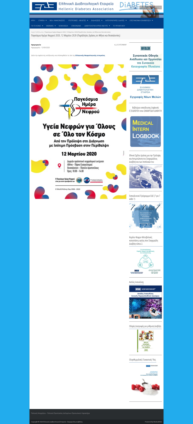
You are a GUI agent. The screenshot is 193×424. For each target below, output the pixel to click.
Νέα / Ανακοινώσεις (57, 20)
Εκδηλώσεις (95, 20)
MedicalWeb (157, 422)
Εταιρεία (41, 20)
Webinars (49, 26)
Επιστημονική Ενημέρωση (140, 20)
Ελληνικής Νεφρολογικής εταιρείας (90, 55)
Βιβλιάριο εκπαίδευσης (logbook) (145, 107)
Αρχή (33, 20)
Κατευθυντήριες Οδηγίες (114, 20)
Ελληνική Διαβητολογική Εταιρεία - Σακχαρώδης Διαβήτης (63, 422)
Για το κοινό (36, 26)
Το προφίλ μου (119, 26)
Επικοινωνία (76, 26)
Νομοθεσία (63, 26)
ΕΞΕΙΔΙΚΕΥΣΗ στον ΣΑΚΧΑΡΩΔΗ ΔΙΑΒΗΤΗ (145, 110)
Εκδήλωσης (40, 32)
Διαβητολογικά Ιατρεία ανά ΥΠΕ (96, 26)
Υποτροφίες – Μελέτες (77, 20)
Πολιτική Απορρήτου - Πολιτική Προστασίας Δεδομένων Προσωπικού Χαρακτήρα (60, 413)
